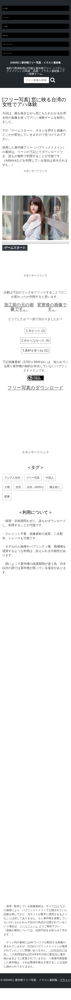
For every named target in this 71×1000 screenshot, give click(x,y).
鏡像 (7, 496)
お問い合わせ (5, 35)
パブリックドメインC (7, 53)
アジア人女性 (12, 477)
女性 (18, 487)
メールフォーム (29, 926)
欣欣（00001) (35, 487)
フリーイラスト (5, 17)
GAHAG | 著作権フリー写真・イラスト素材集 (35, 62)
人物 (7, 487)
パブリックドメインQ (7, 44)
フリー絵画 (4, 26)
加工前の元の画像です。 (19, 306)
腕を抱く (55, 487)
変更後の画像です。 (52, 306)
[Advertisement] (35, 183)
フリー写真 (4, 8)
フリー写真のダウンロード (35, 387)
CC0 (56, 906)
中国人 (50, 477)
